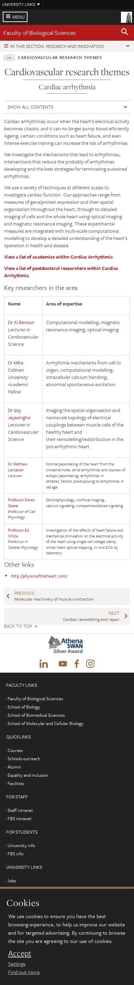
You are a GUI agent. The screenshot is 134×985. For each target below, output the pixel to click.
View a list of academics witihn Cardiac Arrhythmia (58, 256)
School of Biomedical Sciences (36, 715)
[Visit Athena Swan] (67, 646)
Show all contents (30, 106)
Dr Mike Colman (16, 366)
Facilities (16, 783)
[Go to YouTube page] (63, 664)
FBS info (15, 853)
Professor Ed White (18, 533)
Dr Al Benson (21, 322)
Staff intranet (20, 810)
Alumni (14, 766)
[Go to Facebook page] (76, 664)
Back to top (18, 626)
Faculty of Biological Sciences (39, 32)
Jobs (11, 880)
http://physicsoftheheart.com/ (39, 575)
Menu (18, 16)
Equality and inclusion (28, 775)
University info (21, 845)
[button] (125, 33)
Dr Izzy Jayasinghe (19, 413)
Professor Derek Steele (21, 503)
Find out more (24, 972)
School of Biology (24, 706)
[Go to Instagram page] (90, 664)
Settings (16, 963)
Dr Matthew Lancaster (17, 467)
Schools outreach (24, 758)
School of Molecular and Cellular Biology (45, 723)
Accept (19, 953)
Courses (15, 750)
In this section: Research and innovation (57, 46)
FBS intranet (20, 818)
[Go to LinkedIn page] (44, 664)
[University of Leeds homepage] (126, 16)
